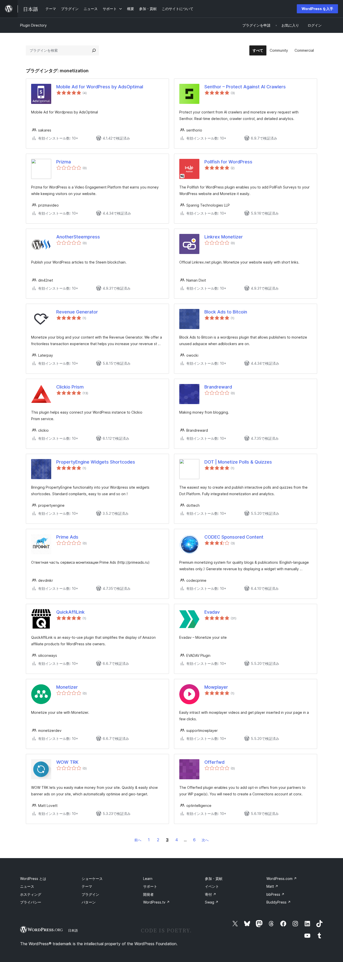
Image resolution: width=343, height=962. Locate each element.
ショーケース (92, 878)
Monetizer (67, 687)
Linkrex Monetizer (223, 236)
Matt (272, 886)
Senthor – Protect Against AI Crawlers (245, 86)
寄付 (210, 894)
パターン (89, 902)
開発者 (148, 894)
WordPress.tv (156, 902)
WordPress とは (33, 878)
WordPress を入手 (317, 9)
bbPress (275, 894)
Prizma (63, 161)
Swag (211, 902)
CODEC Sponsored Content (233, 537)
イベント (212, 886)
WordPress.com (281, 878)
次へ (205, 840)
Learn (147, 878)
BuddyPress (278, 902)
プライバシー (30, 902)
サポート (150, 886)
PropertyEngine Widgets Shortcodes (95, 462)
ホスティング (30, 894)
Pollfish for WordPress (228, 161)
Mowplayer (216, 687)
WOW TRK (67, 762)
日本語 (73, 930)
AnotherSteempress (78, 236)
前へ (137, 840)
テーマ (87, 886)
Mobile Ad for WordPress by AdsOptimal (99, 86)
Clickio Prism (70, 387)
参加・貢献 (213, 878)
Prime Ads (67, 537)
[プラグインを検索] (94, 50)
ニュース (27, 886)
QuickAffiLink (70, 612)
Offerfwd (214, 762)
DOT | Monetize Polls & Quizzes (238, 462)
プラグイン (90, 894)
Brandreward (218, 387)
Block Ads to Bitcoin (225, 311)
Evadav (212, 612)
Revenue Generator (77, 311)
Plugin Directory (33, 25)
